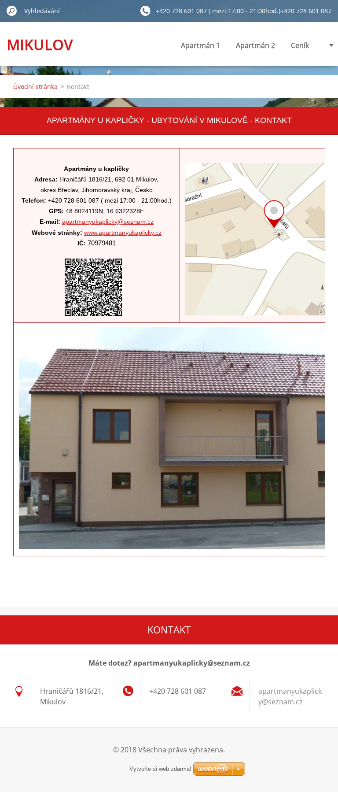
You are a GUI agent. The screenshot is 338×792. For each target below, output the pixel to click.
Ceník (300, 45)
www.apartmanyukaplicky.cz (123, 232)
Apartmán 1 (200, 45)
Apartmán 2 (255, 45)
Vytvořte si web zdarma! (160, 769)
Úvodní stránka (35, 86)
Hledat (12, 11)
